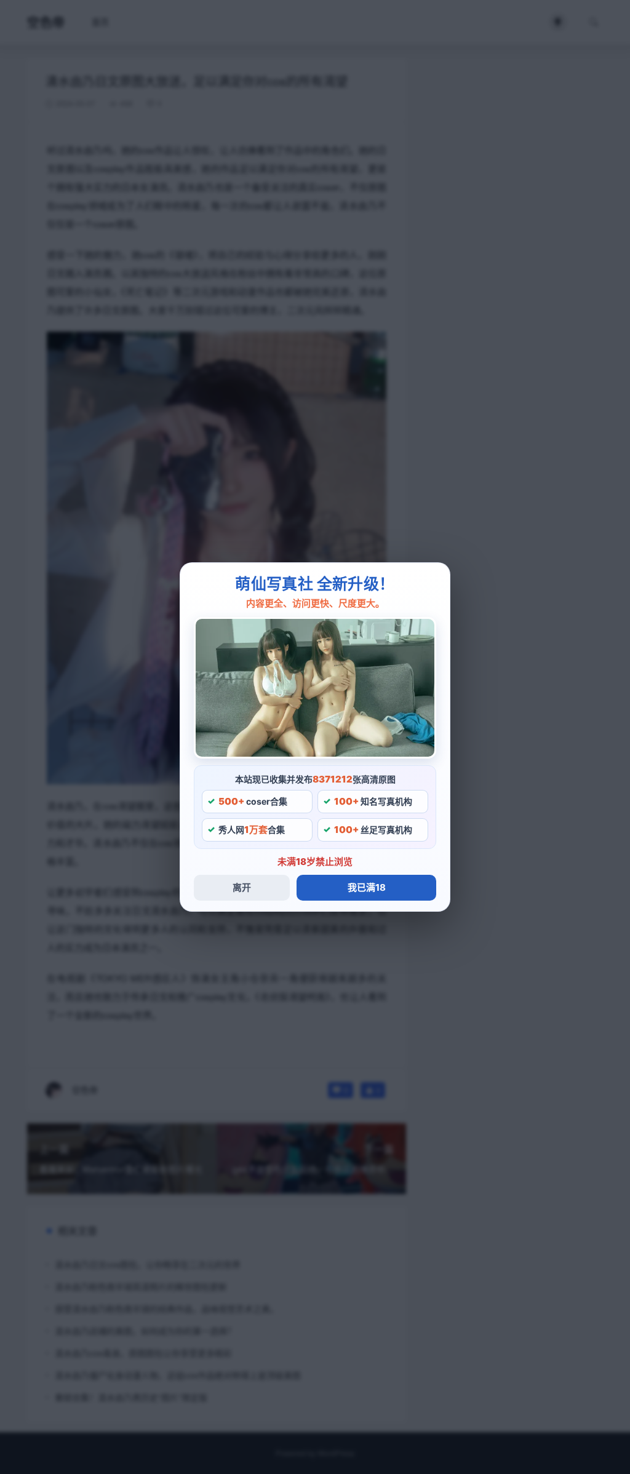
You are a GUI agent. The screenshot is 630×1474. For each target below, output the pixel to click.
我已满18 (367, 887)
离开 (242, 887)
